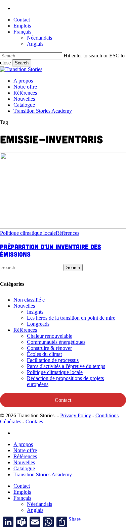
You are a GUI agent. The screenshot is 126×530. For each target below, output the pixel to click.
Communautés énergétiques (56, 342)
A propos (23, 444)
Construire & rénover (49, 348)
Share (75, 519)
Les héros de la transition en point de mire (71, 318)
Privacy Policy (75, 415)
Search (22, 62)
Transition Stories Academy (42, 474)
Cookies (34, 421)
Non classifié (29, 300)
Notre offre (25, 450)
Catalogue (24, 468)
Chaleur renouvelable (49, 336)
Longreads (38, 324)
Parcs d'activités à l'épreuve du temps (66, 366)
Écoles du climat (44, 354)
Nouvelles (24, 306)
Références (67, 233)
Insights (35, 312)
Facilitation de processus (53, 360)
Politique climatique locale (28, 233)
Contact (63, 400)
